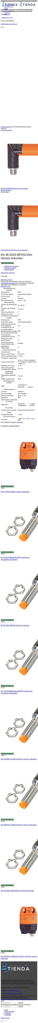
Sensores (7, 127)
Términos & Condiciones (7, 999)
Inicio (2, 127)
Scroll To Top (5, 1018)
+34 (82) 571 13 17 (13, 990)
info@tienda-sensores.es (9, 283)
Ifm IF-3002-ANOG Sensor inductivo (15, 492)
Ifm (6, 276)
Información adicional (11, 266)
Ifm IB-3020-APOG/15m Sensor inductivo (14, 250)
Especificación (9, 269)
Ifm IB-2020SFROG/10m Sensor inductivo (14, 188)
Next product (5, 192)
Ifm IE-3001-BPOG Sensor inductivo (15, 625)
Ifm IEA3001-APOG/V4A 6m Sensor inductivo (19, 825)
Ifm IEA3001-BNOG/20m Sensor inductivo (17, 891)
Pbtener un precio (10, 268)
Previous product (6, 130)
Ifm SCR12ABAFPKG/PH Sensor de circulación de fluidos (15, 559)
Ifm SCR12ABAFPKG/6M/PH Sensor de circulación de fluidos (16, 692)
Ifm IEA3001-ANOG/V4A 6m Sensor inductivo (19, 759)
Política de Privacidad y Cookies (23, 999)
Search (21, 1003)
